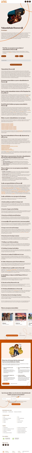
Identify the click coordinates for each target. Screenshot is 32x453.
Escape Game (22, 232)
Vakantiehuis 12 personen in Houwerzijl (7, 124)
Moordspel (13, 193)
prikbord (10, 52)
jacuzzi (11, 111)
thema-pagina (21, 111)
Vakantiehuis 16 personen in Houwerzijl (7, 125)
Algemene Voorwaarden (7, 451)
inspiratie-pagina (20, 130)
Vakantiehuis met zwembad (5, 145)
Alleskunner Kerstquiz (21, 190)
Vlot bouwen (25, 191)
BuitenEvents (19, 188)
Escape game (3, 193)
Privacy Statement (13, 451)
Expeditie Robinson (20, 191)
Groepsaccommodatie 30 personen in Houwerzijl (8, 128)
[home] (4, 1)
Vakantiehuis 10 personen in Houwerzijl (7, 123)
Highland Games (13, 269)
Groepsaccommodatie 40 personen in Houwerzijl (8, 129)
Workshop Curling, (14, 190)
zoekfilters (7, 151)
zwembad (29, 110)
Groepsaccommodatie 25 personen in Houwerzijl (8, 127)
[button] (30, 1)
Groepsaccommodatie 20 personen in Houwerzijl (8, 126)
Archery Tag (3, 192)
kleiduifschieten (16, 290)
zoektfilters (14, 112)
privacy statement (20, 402)
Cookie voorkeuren (19, 451)
